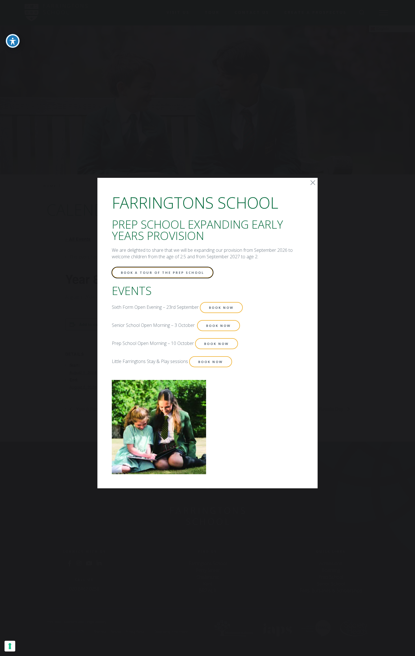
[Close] (313, 182)
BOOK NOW (218, 325)
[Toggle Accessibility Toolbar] (12, 41)
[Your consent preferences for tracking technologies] (10, 646)
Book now (221, 307)
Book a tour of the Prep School (162, 272)
